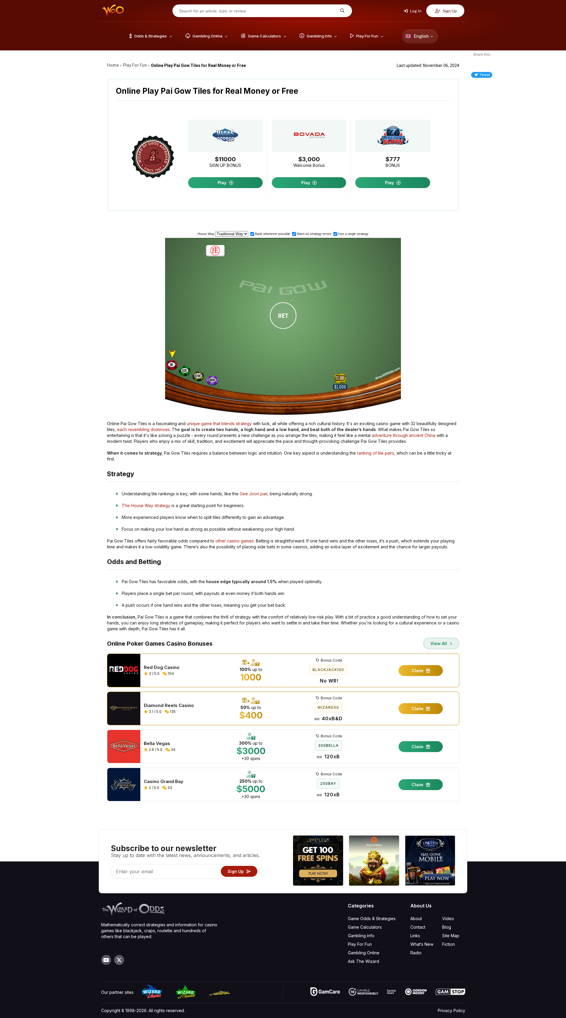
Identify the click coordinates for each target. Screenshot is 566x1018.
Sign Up (449, 10)
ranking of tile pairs (375, 452)
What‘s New (421, 944)
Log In (415, 10)
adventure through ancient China (403, 435)
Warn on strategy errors (314, 234)
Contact (417, 927)
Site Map (450, 935)
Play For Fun (360, 944)
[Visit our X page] (119, 960)
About (416, 918)
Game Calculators (365, 927)
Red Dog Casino (162, 667)
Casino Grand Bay (163, 781)
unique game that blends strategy (219, 423)
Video (448, 918)
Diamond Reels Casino (169, 705)
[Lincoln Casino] (430, 861)
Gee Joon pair (253, 493)
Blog (446, 927)
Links (415, 935)
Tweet (484, 75)
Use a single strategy (353, 234)
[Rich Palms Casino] (374, 861)
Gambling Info (361, 935)
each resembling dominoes (143, 429)
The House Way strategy (146, 505)
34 (172, 749)
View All (439, 643)
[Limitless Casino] (318, 861)
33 (169, 787)
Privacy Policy (451, 1010)
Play (223, 182)
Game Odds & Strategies (372, 918)
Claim (418, 670)
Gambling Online (363, 952)
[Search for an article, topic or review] (341, 10)
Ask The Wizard (363, 961)
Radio (416, 952)
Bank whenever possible (272, 234)
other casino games (234, 540)
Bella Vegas (157, 743)
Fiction (448, 944)
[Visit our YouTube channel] (106, 960)
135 (172, 711)
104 (170, 673)
